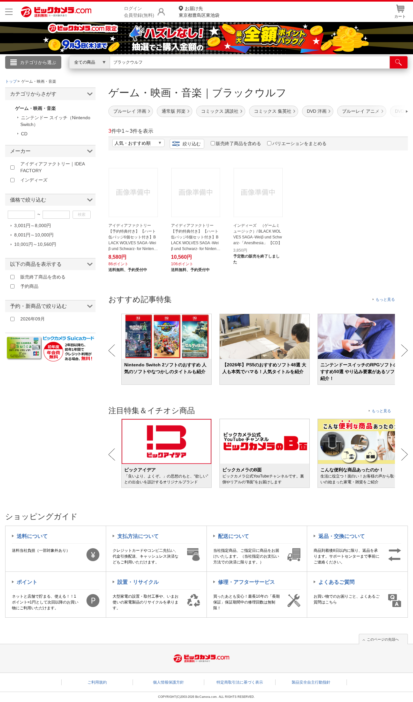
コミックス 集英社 (272, 111)
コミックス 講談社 (219, 111)
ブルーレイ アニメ (360, 111)
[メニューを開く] (9, 12)
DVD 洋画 (317, 111)
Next (404, 350)
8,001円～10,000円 (34, 234)
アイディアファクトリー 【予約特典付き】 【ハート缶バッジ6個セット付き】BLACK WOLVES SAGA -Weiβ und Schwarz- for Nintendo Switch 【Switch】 (132, 237)
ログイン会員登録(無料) (139, 12)
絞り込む (192, 143)
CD (24, 133)
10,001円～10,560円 (35, 244)
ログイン (67, 73)
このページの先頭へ (383, 639)
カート (400, 16)
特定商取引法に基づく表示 (240, 682)
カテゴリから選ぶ (38, 62)
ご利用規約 (97, 682)
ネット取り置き (290, 71)
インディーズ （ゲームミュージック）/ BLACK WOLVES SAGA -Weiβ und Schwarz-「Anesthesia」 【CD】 (257, 234)
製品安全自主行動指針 (311, 682)
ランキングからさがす (180, 71)
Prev (111, 350)
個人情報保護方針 (168, 682)
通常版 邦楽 (174, 111)
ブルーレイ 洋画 (129, 111)
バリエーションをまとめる (299, 143)
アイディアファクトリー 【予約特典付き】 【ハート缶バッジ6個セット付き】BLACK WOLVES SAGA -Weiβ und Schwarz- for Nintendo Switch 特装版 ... (195, 237)
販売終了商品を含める (238, 143)
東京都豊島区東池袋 (199, 12)
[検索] (399, 62)
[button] (388, 111)
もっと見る (385, 299)
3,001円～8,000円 (32, 225)
